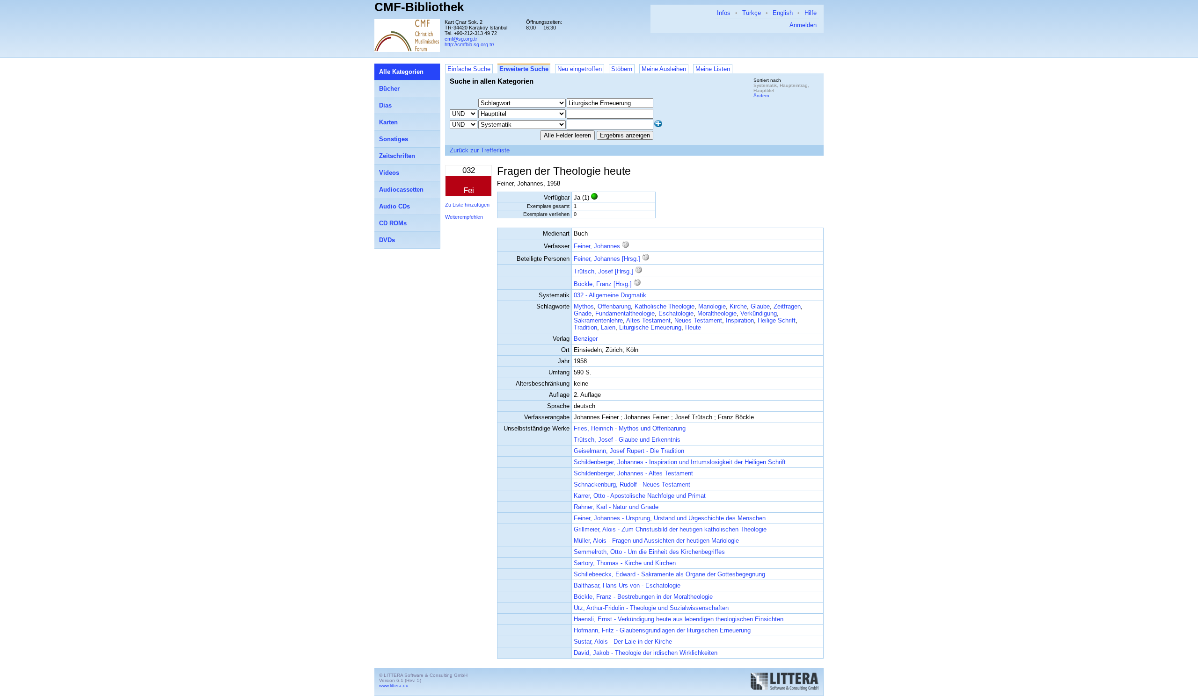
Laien (608, 327)
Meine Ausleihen (664, 68)
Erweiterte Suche (523, 68)
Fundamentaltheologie (625, 313)
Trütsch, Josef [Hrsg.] (603, 271)
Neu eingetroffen (579, 68)
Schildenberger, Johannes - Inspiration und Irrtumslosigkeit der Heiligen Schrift (680, 462)
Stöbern (621, 68)
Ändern (761, 95)
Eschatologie (676, 313)
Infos (723, 12)
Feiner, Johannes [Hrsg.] (607, 258)
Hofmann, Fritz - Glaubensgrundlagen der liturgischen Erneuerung (662, 630)
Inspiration (740, 320)
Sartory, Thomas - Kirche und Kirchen (625, 563)
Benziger (586, 338)
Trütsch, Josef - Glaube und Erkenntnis (627, 439)
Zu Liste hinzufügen (467, 205)
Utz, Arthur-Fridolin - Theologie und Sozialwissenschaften (651, 607)
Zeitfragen (787, 306)
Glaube (760, 306)
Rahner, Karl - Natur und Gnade (616, 506)
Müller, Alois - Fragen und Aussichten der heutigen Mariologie (656, 540)
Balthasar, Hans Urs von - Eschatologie (627, 585)
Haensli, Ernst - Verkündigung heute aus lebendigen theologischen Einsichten (678, 619)
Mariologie (712, 306)
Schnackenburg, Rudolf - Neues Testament (632, 484)
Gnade (583, 313)
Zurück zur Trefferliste (480, 150)
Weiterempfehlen (464, 217)
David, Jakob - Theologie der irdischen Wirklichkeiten (645, 652)
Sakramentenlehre (598, 320)
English (783, 12)
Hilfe (810, 12)
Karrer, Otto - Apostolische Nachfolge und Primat (640, 495)
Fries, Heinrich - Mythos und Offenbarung (630, 428)
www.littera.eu (394, 685)
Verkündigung (758, 313)
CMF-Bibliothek (419, 7)
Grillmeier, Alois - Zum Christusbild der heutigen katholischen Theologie (670, 529)
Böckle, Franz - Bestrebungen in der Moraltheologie (643, 596)
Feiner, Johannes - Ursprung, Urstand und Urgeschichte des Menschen (670, 518)
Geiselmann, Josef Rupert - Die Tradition (629, 450)
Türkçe (751, 12)
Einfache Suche (468, 68)
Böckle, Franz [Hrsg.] (603, 283)
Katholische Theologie (664, 306)
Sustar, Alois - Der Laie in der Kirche (623, 641)
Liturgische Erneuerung (650, 327)
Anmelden (803, 25)
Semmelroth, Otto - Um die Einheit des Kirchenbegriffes (649, 551)
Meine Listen (712, 68)
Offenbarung (614, 306)
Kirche (738, 306)
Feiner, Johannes (597, 246)
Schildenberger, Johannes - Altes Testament (633, 473)
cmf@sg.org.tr (461, 39)
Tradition (585, 327)
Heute (693, 327)
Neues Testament (698, 320)
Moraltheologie (717, 313)
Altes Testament (648, 320)
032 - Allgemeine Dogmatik (610, 295)
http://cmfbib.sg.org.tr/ (469, 44)
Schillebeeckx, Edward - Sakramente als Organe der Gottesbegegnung (669, 574)
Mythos (584, 306)
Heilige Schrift (777, 320)
